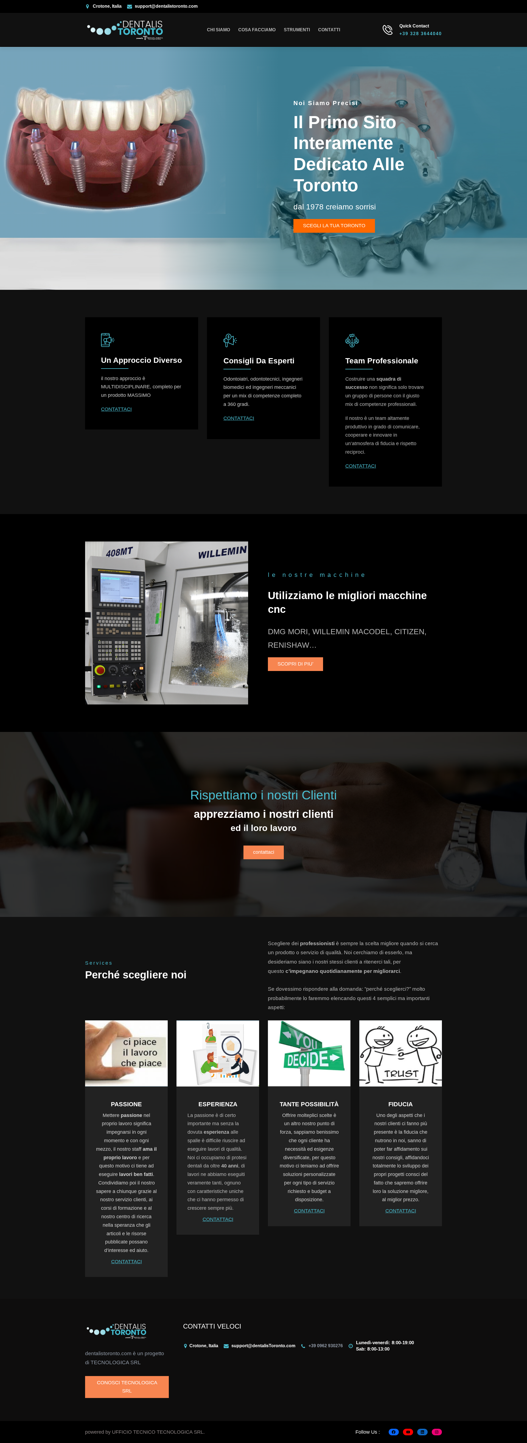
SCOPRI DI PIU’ (295, 664)
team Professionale (381, 360)
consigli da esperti (259, 360)
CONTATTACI (116, 409)
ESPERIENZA (217, 1104)
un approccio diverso (141, 360)
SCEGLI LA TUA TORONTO (334, 225)
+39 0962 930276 (326, 1345)
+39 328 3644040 (420, 33)
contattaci (263, 852)
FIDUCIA (400, 1104)
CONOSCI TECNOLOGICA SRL (127, 1387)
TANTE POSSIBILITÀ (309, 1104)
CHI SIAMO (218, 29)
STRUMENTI (297, 29)
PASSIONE (126, 1104)
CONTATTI (329, 29)
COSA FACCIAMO (257, 29)
